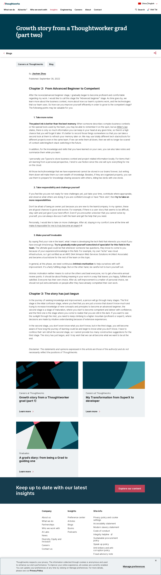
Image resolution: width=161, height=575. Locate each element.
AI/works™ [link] (22, 9)
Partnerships (48, 524)
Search (141, 9)
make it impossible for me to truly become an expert (54, 225)
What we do (47, 521)
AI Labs (45, 532)
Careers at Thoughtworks (30, 64)
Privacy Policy (36, 570)
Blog (51, 64)
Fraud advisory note (103, 554)
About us (46, 517)
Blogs (70, 524)
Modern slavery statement (106, 527)
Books (71, 528)
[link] (130, 488)
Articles (71, 521)
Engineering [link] (66, 9)
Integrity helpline (101, 534)
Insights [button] (54, 9)
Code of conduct (101, 531)
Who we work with (51, 528)
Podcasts (72, 532)
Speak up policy (101, 544)
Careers (46, 545)
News (44, 535)
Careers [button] (78, 9)
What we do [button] (9, 9)
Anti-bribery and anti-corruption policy (103, 549)
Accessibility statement (104, 523)
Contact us (47, 549)
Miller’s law (122, 127)
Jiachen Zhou (39, 73)
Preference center (76, 517)
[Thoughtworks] (12, 2)
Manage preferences (134, 566)
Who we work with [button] (38, 9)
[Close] (155, 560)
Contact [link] (98, 9)
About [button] (88, 9)
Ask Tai (153, 9)
